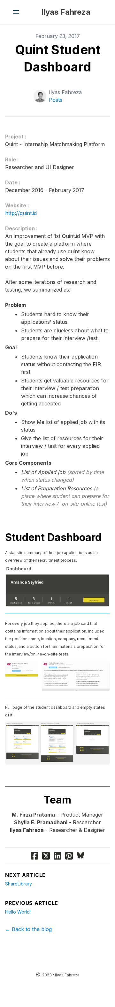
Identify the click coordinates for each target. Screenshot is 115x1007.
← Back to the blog (28, 929)
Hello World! (18, 911)
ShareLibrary (18, 883)
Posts (55, 100)
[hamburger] (16, 12)
